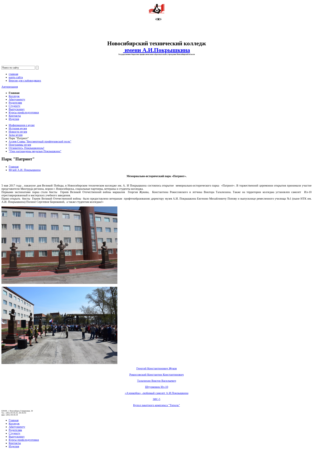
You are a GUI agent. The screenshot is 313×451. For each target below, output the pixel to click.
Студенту (14, 105)
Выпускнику (17, 109)
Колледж (14, 96)
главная (13, 74)
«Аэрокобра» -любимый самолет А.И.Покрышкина (156, 393)
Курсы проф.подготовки (24, 112)
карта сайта (16, 77)
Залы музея (15, 134)
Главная (13, 166)
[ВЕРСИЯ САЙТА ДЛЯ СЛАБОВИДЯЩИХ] (158, 20)
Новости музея (18, 131)
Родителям (15, 102)
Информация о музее (22, 125)
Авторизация (9, 86)
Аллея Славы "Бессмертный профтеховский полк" (40, 141)
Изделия (14, 119)
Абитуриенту (17, 99)
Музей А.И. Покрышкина (25, 169)
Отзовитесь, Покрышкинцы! (26, 148)
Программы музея (20, 144)
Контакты (15, 115)
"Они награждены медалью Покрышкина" (35, 151)
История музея (18, 128)
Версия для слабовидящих (25, 80)
